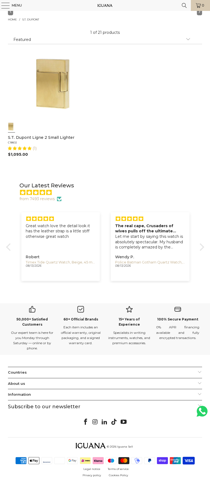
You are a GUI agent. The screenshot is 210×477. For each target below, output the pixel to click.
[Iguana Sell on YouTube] (124, 422)
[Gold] (11, 126)
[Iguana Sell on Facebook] (86, 422)
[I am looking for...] (184, 5)
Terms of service (118, 469)
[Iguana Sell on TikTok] (114, 422)
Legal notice (91, 469)
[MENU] (2, 5)
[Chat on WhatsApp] (202, 413)
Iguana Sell (125, 446)
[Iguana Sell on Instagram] (95, 422)
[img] (107, 193)
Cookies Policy (118, 475)
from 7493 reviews (37, 198)
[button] (20, 148)
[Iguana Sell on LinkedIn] (105, 422)
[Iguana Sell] (105, 5)
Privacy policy (92, 475)
